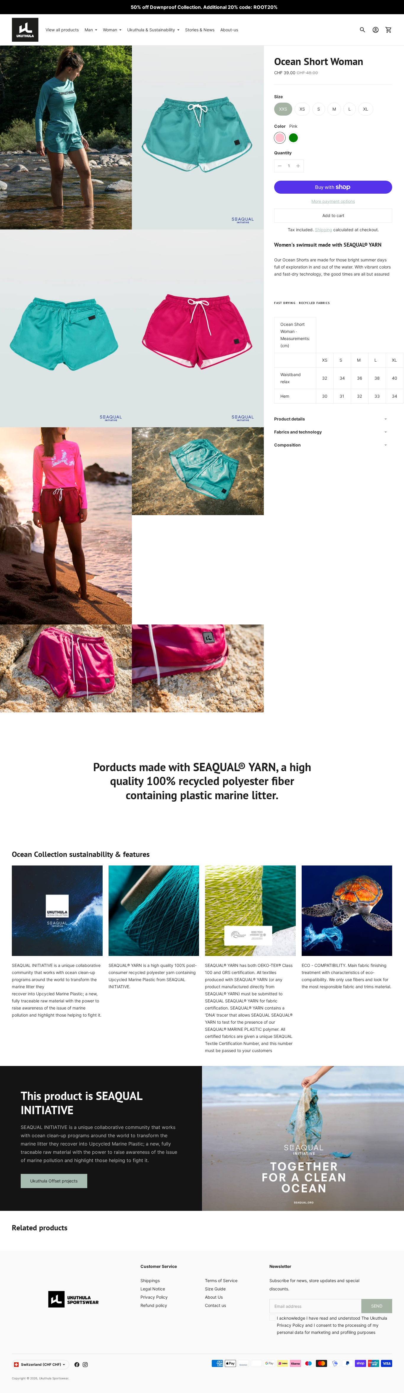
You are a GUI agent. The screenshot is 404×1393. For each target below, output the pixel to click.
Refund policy (153, 1305)
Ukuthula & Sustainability (151, 29)
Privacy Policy (154, 1297)
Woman (110, 29)
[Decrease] (279, 166)
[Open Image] (66, 130)
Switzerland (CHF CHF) (41, 1364)
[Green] (293, 137)
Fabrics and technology (298, 431)
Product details (289, 418)
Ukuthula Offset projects (53, 1180)
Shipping (323, 229)
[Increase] (298, 166)
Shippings (150, 1280)
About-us (229, 29)
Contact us (215, 1305)
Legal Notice (152, 1288)
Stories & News (199, 29)
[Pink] (279, 137)
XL (365, 108)
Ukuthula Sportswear (53, 1378)
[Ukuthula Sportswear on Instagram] (85, 1365)
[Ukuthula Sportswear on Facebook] (77, 1365)
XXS (283, 108)
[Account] (375, 29)
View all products (62, 29)
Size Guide (215, 1288)
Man (89, 29)
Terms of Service (221, 1280)
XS (302, 108)
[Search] (362, 29)
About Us (214, 1297)
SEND (376, 1305)
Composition (287, 444)
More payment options (333, 201)
